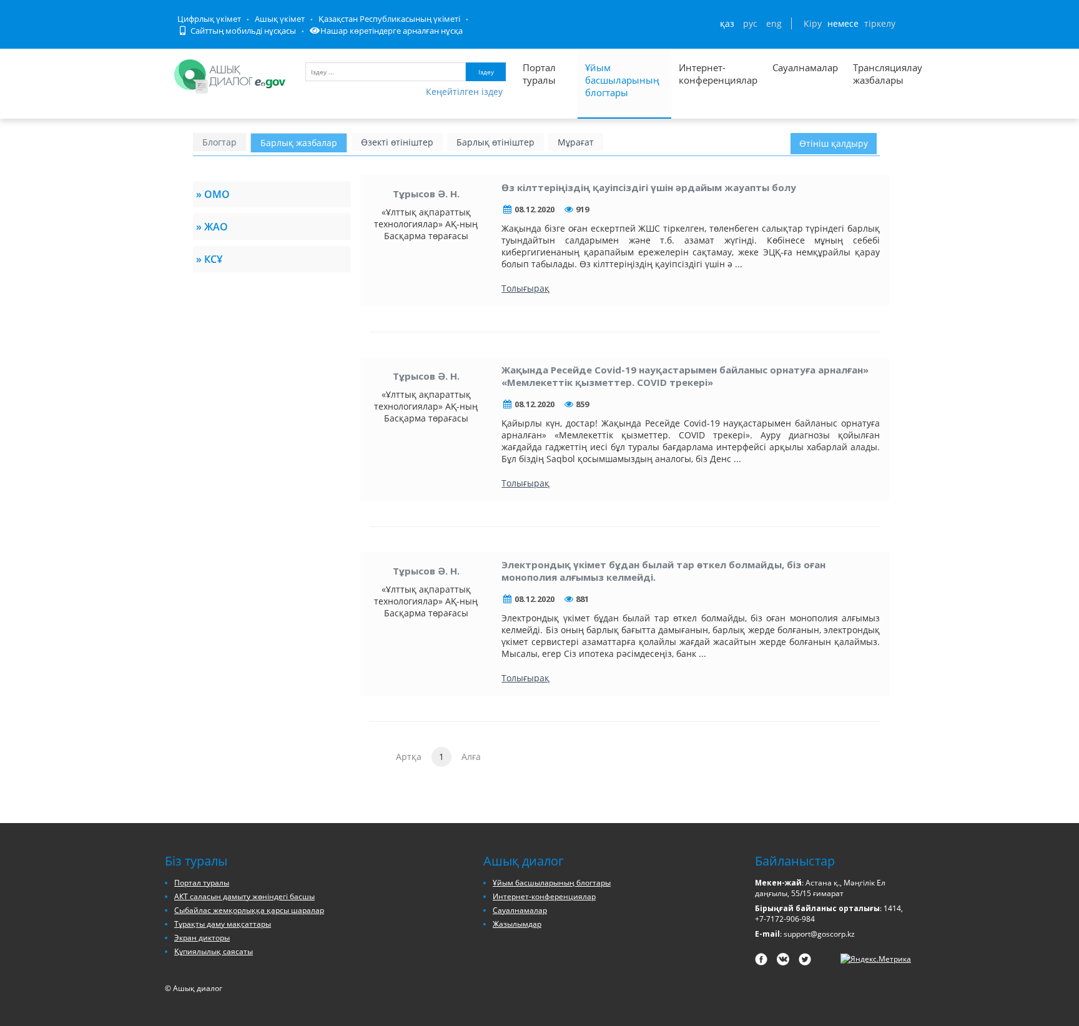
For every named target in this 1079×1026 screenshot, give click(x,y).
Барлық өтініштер (495, 142)
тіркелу (879, 23)
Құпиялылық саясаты (213, 951)
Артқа (408, 756)
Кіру (813, 23)
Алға (471, 756)
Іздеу (486, 71)
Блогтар (219, 142)
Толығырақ (525, 288)
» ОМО (213, 194)
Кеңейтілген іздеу (464, 91)
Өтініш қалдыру (833, 143)
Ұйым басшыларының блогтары (622, 80)
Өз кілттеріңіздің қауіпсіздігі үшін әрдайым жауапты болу (648, 187)
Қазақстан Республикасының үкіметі (389, 18)
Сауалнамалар (805, 67)
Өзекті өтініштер (397, 142)
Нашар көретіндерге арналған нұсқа (391, 30)
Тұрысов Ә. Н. (426, 193)
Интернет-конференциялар (718, 73)
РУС (750, 23)
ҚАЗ (727, 23)
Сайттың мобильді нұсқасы (242, 30)
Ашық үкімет (280, 18)
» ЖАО (212, 227)
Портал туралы (539, 73)
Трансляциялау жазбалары (874, 73)
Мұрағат (576, 142)
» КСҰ (209, 259)
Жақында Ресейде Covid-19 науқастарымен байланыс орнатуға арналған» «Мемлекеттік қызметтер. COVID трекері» (685, 375)
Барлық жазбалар (298, 143)
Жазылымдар (517, 924)
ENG (774, 23)
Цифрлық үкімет (209, 18)
